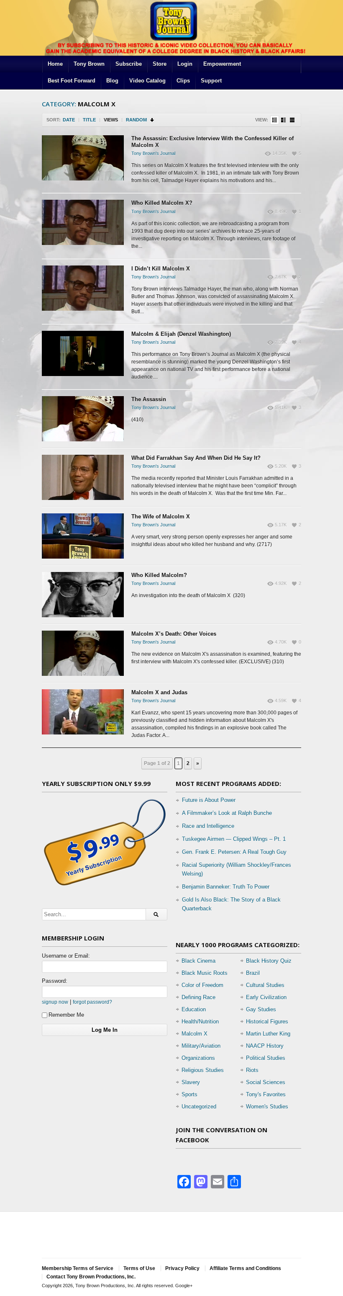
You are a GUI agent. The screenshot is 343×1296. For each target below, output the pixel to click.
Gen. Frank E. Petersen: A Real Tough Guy (234, 852)
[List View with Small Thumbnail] (274, 120)
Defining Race (198, 997)
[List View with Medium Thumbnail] (283, 120)
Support (211, 80)
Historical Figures (267, 1021)
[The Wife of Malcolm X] (83, 536)
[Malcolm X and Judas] (83, 711)
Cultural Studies (265, 985)
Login (184, 64)
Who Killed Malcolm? (159, 575)
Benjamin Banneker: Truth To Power (225, 887)
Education (194, 1009)
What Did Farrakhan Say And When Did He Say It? (196, 458)
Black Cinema (198, 961)
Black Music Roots (205, 973)
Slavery (191, 1082)
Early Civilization (266, 997)
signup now (55, 1002)
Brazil (253, 973)
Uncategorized (199, 1106)
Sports (189, 1094)
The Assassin (148, 399)
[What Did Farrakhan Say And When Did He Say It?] (83, 477)
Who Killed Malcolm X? (161, 203)
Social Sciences (265, 1082)
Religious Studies (203, 1070)
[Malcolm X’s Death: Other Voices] (83, 653)
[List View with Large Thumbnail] (292, 120)
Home (55, 64)
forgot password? (92, 1002)
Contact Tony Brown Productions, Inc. (91, 1277)
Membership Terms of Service (77, 1268)
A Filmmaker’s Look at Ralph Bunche (227, 813)
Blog (112, 80)
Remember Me (66, 1015)
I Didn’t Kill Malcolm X (160, 268)
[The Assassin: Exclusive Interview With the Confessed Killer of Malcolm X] (83, 157)
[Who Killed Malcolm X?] (83, 222)
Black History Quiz (269, 961)
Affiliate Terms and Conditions (245, 1268)
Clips (183, 80)
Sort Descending (152, 120)
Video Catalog (147, 80)
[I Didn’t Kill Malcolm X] (83, 288)
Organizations (198, 1058)
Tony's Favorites (266, 1094)
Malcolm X (194, 1034)
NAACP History (265, 1046)
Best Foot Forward (71, 80)
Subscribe (128, 64)
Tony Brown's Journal (153, 153)
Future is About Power (208, 800)
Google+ (183, 1285)
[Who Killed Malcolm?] (83, 594)
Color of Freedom (202, 985)
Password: (54, 981)
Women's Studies (267, 1106)
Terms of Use (139, 1268)
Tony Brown (89, 64)
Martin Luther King (268, 1034)
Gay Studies (261, 1009)
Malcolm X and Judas (159, 692)
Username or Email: (66, 956)
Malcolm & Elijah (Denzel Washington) (181, 334)
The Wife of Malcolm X (160, 516)
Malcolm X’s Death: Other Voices (173, 634)
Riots (252, 1070)
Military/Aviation (201, 1046)
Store (159, 64)
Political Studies (265, 1058)
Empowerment (222, 64)
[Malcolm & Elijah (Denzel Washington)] (83, 353)
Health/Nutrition (200, 1021)
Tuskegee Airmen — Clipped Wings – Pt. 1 (234, 839)
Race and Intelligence (208, 826)
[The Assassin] (83, 418)
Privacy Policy (182, 1268)
